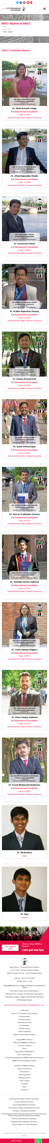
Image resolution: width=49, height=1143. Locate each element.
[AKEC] (14, 8)
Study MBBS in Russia (25, 1039)
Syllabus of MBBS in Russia (25, 1066)
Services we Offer (24, 1022)
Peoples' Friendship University (24, 1111)
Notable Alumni (24, 1028)
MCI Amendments (24, 1055)
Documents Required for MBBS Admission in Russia (25, 1058)
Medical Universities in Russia (25, 1034)
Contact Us (24, 1090)
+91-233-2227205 (28, 978)
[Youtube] (28, 2)
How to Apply (25, 1081)
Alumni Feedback (24, 1031)
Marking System (25, 1078)
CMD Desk (25, 1010)
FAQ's (24, 1049)
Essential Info (25, 1072)
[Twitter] (17, 2)
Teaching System (24, 1075)
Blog (24, 1087)
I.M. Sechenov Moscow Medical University (24, 1108)
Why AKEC (7, 29)
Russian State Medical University (24, 1119)
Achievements (24, 1016)
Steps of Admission (24, 1069)
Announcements (24, 1019)
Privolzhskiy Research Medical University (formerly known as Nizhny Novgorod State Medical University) (24, 1115)
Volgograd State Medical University (24, 1122)
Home (4, 26)
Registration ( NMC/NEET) (24, 1052)
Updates (24, 1084)
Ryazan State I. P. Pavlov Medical (24, 1124)
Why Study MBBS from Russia (24, 1042)
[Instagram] (24, 2)
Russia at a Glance (24, 1046)
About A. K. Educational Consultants (25, 1013)
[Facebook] (20, 2)
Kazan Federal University (24, 1102)
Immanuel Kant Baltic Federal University (24, 1099)
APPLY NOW (16, 1141)
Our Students (24, 1025)
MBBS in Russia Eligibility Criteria (24, 1061)
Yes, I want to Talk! (10, 948)
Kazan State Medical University (24, 1105)
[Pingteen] (31, 2)
